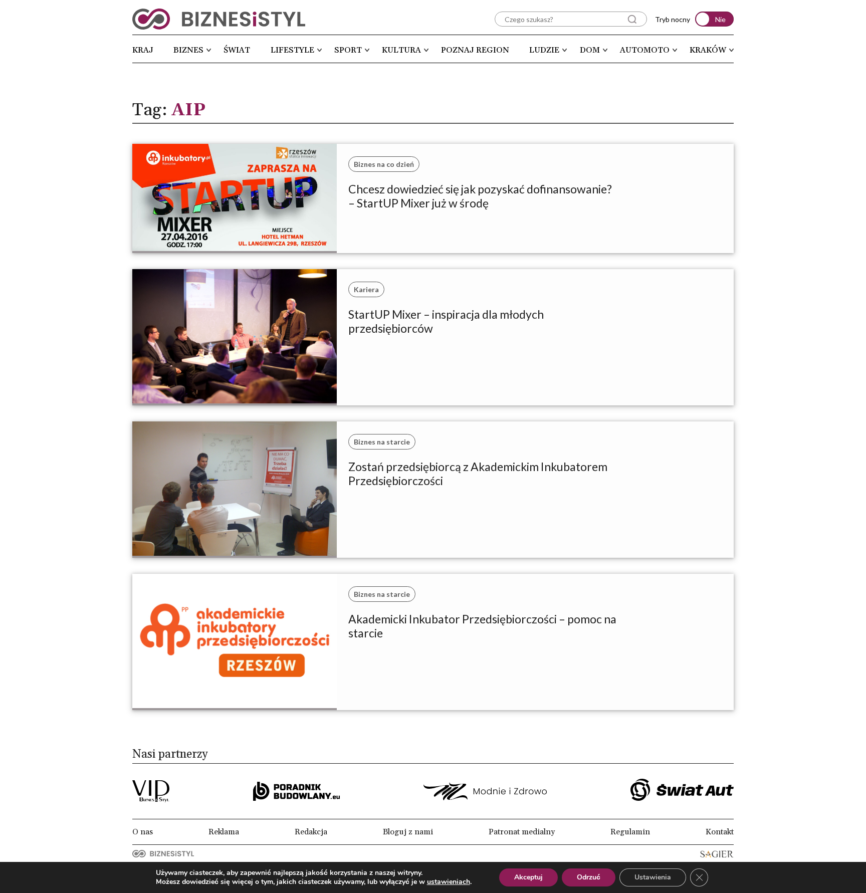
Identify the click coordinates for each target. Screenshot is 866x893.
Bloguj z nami (408, 832)
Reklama (223, 832)
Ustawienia (652, 877)
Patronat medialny (522, 832)
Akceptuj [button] (528, 877)
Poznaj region (475, 50)
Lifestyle (292, 50)
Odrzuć (588, 877)
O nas (142, 832)
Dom (590, 50)
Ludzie (544, 50)
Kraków (708, 50)
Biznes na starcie (382, 441)
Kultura (401, 50)
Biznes (188, 50)
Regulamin (630, 832)
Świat (237, 50)
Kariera (366, 289)
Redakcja (311, 832)
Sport (348, 50)
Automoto (645, 50)
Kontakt (720, 832)
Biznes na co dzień (384, 164)
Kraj (142, 50)
